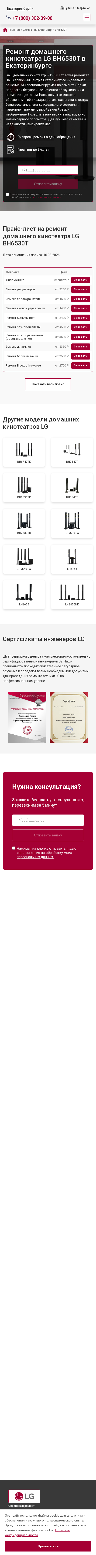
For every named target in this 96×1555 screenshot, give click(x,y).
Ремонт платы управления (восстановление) (25, 337)
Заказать (81, 280)
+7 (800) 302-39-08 (32, 17)
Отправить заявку (48, 184)
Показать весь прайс (48, 384)
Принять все (48, 1546)
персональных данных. (46, 197)
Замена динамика (18, 346)
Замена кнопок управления (25, 308)
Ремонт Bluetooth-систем (23, 365)
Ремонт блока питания (22, 356)
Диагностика (15, 280)
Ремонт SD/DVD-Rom (20, 317)
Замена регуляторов (21, 289)
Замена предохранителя (23, 299)
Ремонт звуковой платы (23, 327)
